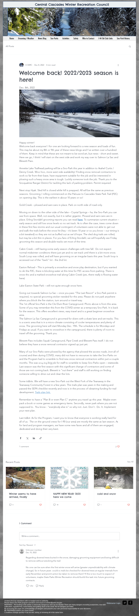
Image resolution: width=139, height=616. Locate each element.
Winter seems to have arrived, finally (22, 495)
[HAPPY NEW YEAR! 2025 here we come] (69, 478)
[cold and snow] (113, 478)
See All (130, 461)
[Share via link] (40, 438)
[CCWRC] (130, 603)
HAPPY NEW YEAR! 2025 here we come (67, 495)
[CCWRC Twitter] (124, 603)
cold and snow (106, 493)
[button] (130, 46)
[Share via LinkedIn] (34, 438)
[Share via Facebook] (20, 438)
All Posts (10, 46)
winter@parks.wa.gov (54, 603)
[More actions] (118, 65)
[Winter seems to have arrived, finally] (25, 478)
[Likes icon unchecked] (27, 585)
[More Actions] (118, 551)
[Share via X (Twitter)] (27, 438)
